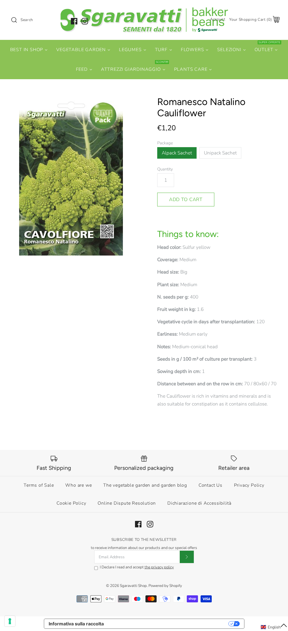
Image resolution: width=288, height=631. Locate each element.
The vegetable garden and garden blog (145, 485)
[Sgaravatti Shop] (144, 9)
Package (165, 143)
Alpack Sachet (177, 153)
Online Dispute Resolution (127, 503)
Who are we (78, 485)
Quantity (165, 169)
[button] (274, 627)
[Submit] (187, 557)
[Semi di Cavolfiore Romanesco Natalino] (71, 176)
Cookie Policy (71, 503)
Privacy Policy (249, 485)
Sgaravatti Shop (133, 585)
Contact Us (210, 485)
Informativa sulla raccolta (76, 624)
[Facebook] (74, 21)
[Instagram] (85, 21)
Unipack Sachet (220, 153)
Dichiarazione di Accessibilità (199, 503)
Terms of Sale (39, 485)
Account (218, 19)
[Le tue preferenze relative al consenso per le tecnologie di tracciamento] (9, 621)
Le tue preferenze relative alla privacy (169, 624)
